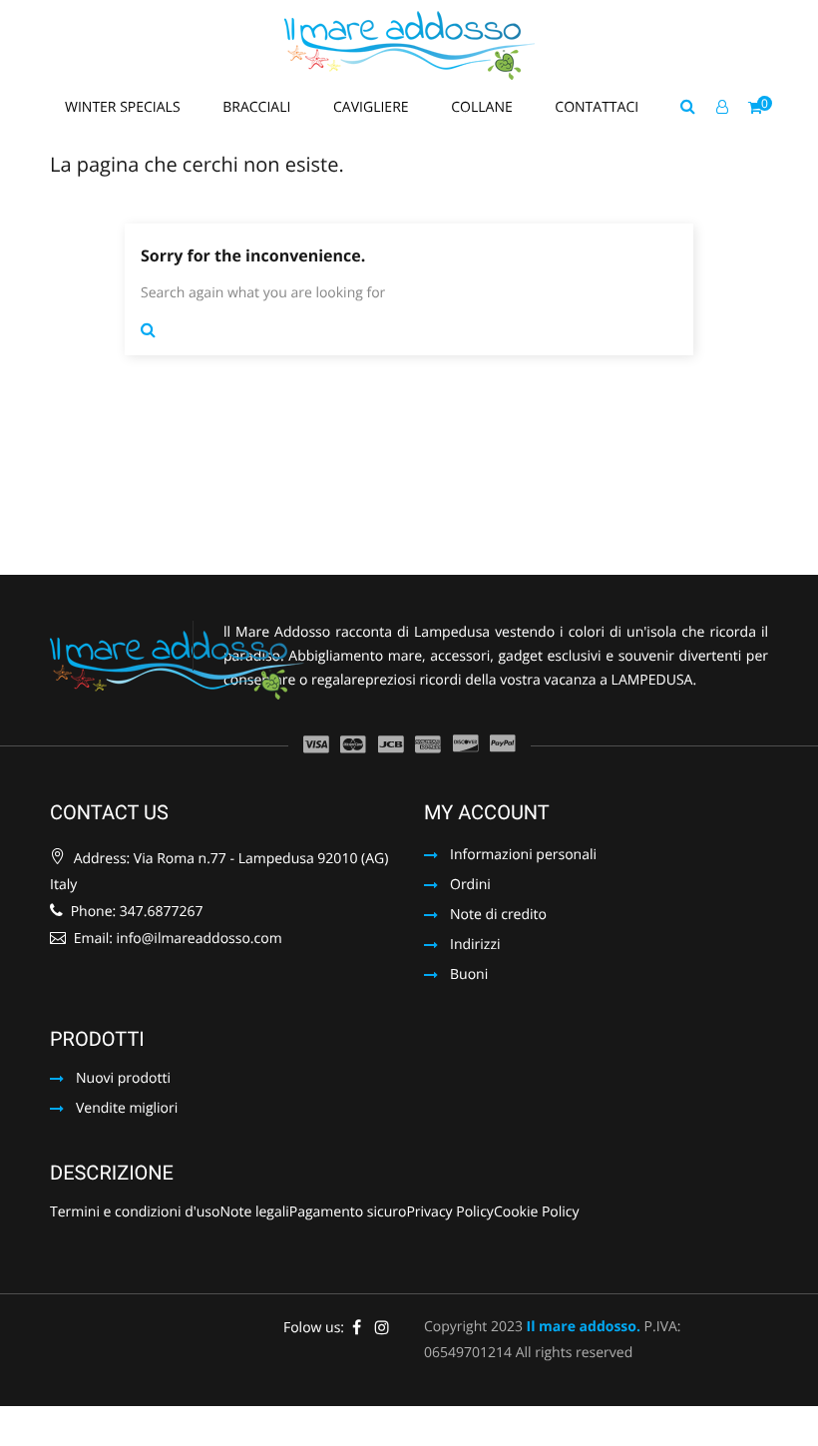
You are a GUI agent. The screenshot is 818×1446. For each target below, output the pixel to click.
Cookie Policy (537, 1213)
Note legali (253, 1213)
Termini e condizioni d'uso (134, 1213)
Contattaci (596, 107)
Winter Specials (124, 107)
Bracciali (258, 107)
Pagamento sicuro (348, 1213)
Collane (483, 107)
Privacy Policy (449, 1213)
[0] (755, 108)
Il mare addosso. (583, 1326)
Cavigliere (372, 107)
